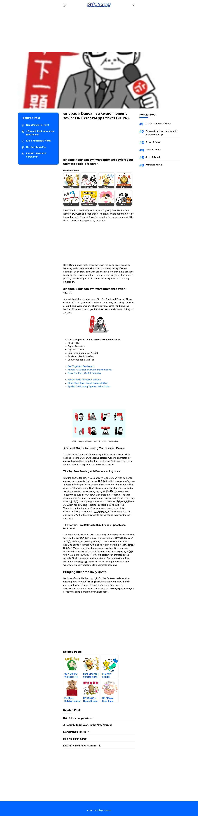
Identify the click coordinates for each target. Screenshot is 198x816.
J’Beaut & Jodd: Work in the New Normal (87, 725)
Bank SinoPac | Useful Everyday (84, 373)
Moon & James (153, 149)
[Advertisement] (99, 29)
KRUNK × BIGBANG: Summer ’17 (82, 745)
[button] (134, 5)
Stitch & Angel (152, 157)
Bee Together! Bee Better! (81, 366)
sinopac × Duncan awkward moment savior (90, 369)
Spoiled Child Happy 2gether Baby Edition (89, 386)
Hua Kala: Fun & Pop (75, 738)
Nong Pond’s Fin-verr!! (76, 731)
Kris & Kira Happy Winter (78, 718)
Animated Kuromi (154, 164)
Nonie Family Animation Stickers (84, 379)
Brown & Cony (152, 142)
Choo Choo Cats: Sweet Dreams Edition (88, 383)
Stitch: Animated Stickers (158, 123)
